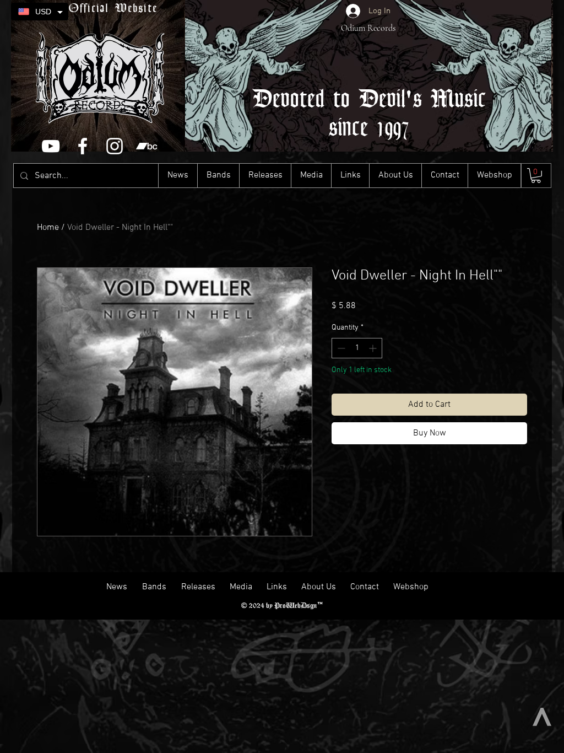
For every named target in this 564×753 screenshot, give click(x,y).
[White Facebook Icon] (83, 146)
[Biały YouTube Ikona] (51, 146)
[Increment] (374, 348)
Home (48, 227)
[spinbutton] (357, 348)
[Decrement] (340, 348)
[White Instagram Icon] (115, 146)
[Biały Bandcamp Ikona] (146, 146)
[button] (536, 175)
